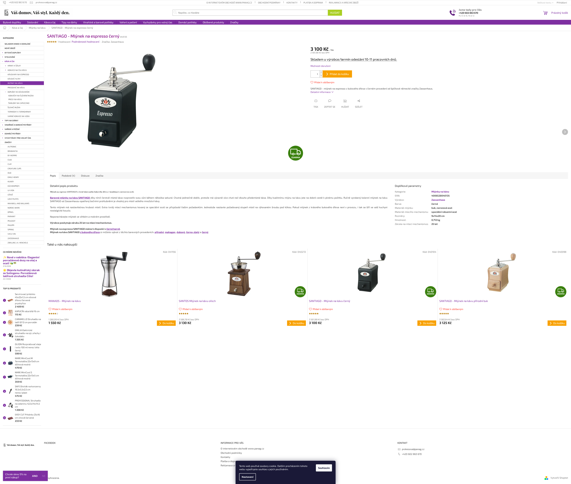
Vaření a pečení (12, 129)
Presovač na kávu (16, 87)
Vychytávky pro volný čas (18, 138)
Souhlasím (324, 467)
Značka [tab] (99, 175)
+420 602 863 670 (468, 12)
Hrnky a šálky (14, 66)
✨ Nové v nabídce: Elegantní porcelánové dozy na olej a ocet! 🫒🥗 (21, 260)
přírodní (159, 232)
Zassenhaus (438, 199)
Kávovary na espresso (18, 74)
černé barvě (113, 228)
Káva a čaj (9, 61)
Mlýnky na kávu (15, 83)
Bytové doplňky (13, 53)
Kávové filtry (14, 79)
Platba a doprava (313, 2)
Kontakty (292, 2)
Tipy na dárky (11, 120)
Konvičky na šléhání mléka (21, 96)
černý (205, 232)
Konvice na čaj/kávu (17, 70)
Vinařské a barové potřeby (18, 125)
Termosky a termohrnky (19, 112)
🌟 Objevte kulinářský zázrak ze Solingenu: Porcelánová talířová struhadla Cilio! (21, 273)
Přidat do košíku (339, 74)
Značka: (113, 41)
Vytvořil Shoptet (559, 477)
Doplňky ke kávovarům (18, 92)
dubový (181, 232)
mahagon (170, 232)
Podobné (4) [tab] (68, 175)
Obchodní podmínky (269, 2)
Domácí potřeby (13, 134)
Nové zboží (10, 48)
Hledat (335, 12)
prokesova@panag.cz (413, 449)
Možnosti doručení (321, 65)
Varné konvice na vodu (19, 116)
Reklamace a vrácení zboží (343, 2)
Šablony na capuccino (18, 103)
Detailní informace (321, 92)
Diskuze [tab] (85, 175)
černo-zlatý (192, 232)
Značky (8, 142)
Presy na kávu (15, 99)
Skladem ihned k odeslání (17, 44)
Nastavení (247, 476)
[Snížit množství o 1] (321, 75)
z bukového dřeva (90, 232)
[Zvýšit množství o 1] (321, 72)
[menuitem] (12, 22)
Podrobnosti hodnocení (85, 41)
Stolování (10, 57)
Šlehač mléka (14, 107)
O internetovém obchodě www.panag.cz (229, 2)
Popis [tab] (53, 175)
